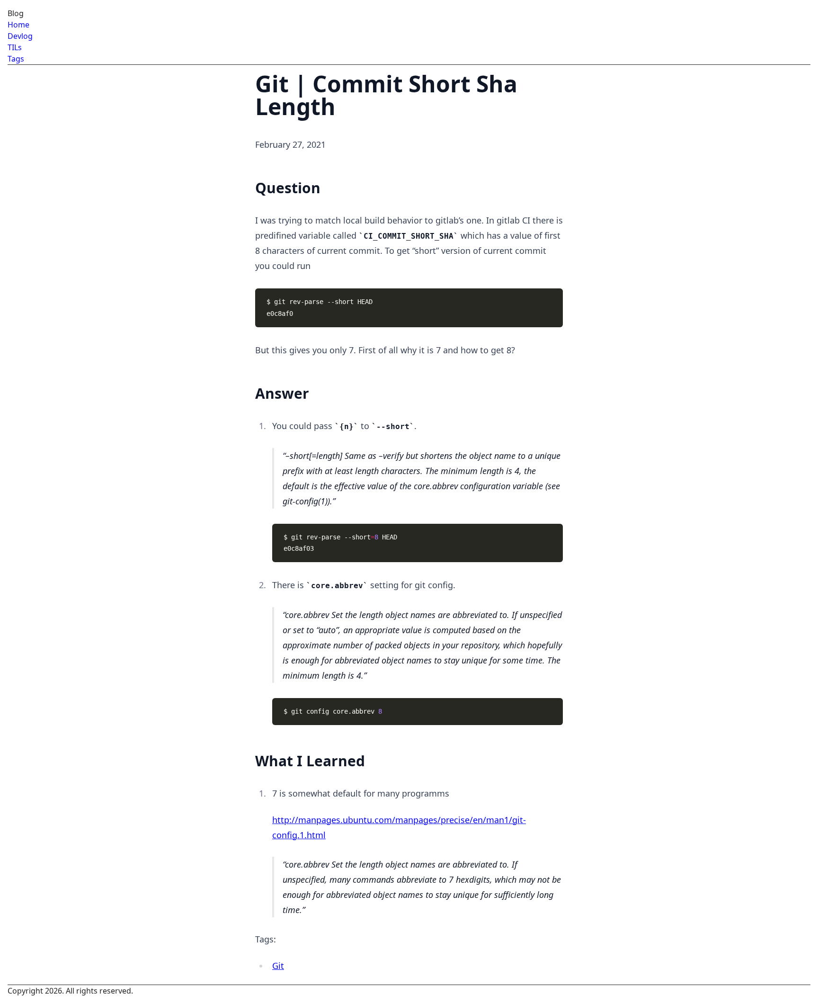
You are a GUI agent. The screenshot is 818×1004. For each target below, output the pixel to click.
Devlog (20, 36)
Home (18, 24)
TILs (15, 47)
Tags (16, 59)
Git (278, 965)
